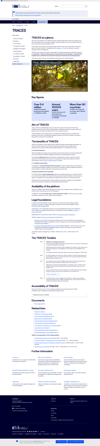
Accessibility (60, 433)
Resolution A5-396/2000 (38, 204)
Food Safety (19, 21)
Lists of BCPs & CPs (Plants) (41, 327)
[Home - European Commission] (21, 5)
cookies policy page (37, 441)
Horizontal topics (42, 21)
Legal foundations (17, 51)
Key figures (16, 41)
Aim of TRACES (17, 43)
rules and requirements (49, 217)
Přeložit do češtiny (19, 15)
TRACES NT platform (40, 311)
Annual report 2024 (39, 303)
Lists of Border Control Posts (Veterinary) (44, 323)
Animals (27, 21)
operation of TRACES (62, 48)
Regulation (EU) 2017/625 (41, 220)
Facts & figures (68, 357)
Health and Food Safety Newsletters (19, 410)
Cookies (39, 433)
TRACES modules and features (50, 160)
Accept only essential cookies (75, 441)
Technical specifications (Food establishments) (46, 332)
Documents (16, 58)
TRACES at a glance (18, 38)
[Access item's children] (23, 22)
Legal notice (53, 433)
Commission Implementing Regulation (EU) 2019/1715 (47, 225)
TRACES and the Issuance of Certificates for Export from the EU (50, 342)
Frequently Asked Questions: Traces (23, 370)
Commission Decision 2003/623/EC (66, 214)
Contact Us (53, 401)
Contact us (15, 357)
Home (13, 21)
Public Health (53, 417)
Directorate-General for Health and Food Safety (78, 401)
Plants (33, 21)
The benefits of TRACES (19, 46)
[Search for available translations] (67, 48)
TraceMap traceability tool (71, 381)
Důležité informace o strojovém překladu (32, 15)
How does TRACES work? (45, 370)
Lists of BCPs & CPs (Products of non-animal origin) (47, 325)
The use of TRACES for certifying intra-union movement (48, 340)
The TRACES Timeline (18, 53)
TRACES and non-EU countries (42, 346)
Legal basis (15, 381)
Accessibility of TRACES (19, 56)
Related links (16, 61)
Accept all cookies (61, 441)
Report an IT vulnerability (17, 433)
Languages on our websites (30, 433)
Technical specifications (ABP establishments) (45, 330)
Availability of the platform (19, 48)
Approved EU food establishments (43, 318)
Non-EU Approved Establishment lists (43, 316)
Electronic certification (44, 357)
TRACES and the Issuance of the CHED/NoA (45, 338)
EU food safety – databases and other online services (62, 420)
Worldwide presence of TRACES (41, 294)
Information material (70, 370)
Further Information (17, 64)
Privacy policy (46, 433)
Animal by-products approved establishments (45, 321)
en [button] (58, 6)
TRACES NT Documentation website (43, 314)
